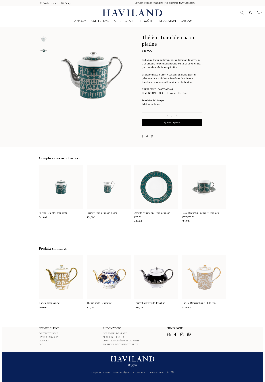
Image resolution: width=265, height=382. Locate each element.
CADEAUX (186, 20)
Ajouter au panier (171, 122)
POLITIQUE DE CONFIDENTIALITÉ (120, 344)
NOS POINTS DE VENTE (115, 333)
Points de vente (50, 3)
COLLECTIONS (100, 20)
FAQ (41, 344)
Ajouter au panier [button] (45, 222)
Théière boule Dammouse (99, 303)
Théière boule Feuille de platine (149, 303)
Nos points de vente (100, 372)
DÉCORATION (167, 20)
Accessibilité (139, 372)
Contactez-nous (156, 372)
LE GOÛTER (147, 20)
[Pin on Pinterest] (152, 136)
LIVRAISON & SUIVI (49, 337)
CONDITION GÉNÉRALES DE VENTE (121, 341)
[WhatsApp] (189, 334)
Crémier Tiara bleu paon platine (102, 213)
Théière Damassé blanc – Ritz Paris (199, 303)
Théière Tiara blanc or (49, 303)
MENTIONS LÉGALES (114, 337)
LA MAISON (79, 20)
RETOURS (44, 341)
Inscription (169, 334)
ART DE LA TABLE (124, 20)
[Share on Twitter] (147, 136)
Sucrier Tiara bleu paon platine (54, 213)
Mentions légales (121, 372)
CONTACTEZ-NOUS (48, 333)
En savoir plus (63, 222)
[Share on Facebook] (142, 136)
